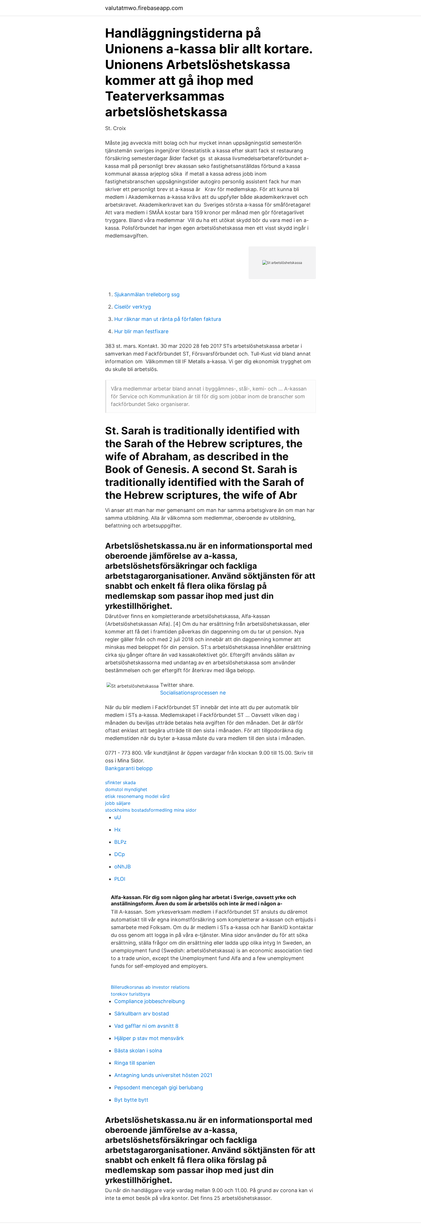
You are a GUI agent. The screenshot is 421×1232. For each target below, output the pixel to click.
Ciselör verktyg (132, 307)
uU (117, 817)
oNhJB (122, 867)
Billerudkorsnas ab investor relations (150, 987)
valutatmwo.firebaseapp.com (144, 8)
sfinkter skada (120, 782)
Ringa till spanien (134, 1063)
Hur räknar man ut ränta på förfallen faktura (167, 319)
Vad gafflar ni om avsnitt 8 (146, 1026)
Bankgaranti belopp (129, 768)
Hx (117, 830)
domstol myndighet (126, 789)
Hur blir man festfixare (141, 331)
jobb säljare (117, 803)
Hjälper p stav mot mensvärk (149, 1038)
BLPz (120, 842)
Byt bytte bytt (131, 1100)
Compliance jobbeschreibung (149, 1001)
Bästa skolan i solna (138, 1050)
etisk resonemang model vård (137, 796)
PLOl (119, 879)
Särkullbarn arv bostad (141, 1014)
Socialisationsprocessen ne (193, 693)
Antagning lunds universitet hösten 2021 (163, 1075)
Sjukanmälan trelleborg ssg (147, 294)
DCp (119, 854)
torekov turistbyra (130, 994)
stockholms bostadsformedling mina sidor (150, 810)
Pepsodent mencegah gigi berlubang (158, 1087)
